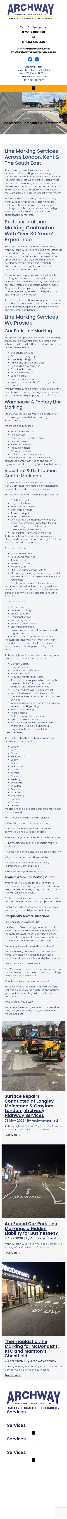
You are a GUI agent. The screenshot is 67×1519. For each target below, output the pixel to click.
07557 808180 (33, 32)
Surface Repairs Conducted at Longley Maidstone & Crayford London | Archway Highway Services (29, 1105)
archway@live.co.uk (38, 48)
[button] (33, 88)
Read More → (13, 1134)
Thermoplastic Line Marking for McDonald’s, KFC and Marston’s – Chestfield (32, 1349)
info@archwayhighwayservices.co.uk (33, 52)
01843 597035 (33, 42)
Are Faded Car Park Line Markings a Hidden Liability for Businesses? (31, 1228)
